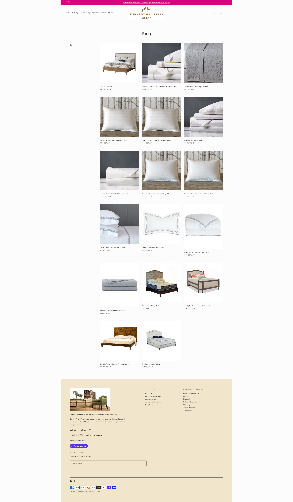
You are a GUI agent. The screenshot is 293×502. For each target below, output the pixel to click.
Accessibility (187, 411)
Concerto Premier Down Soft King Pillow (156, 194)
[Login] (220, 12)
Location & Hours (107, 13)
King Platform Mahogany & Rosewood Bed (115, 364)
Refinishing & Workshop (90, 13)
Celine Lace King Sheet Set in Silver (112, 247)
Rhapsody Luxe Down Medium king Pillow (157, 140)
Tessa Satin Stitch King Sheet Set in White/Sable (159, 86)
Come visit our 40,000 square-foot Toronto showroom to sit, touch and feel (146, 2)
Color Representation (191, 393)
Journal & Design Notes (153, 396)
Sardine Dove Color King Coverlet (196, 87)
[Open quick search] (215, 12)
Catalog (75, 13)
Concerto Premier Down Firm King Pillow (198, 194)
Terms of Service (189, 408)
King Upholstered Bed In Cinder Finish (197, 306)
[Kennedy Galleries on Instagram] (69, 2)
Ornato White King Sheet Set (194, 140)
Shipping (186, 405)
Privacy (186, 396)
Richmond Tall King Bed (150, 306)
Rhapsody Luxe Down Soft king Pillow (113, 140)
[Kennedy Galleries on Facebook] (66, 2)
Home (67, 13)
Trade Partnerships (152, 405)
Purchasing (187, 399)
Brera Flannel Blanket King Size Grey (113, 310)
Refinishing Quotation (153, 402)
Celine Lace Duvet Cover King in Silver (197, 252)
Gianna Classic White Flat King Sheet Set (114, 194)
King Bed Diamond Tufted (151, 364)
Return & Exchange (190, 402)
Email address (76, 460)
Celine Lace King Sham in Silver (153, 247)
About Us (148, 393)
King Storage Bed (106, 86)
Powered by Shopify (94, 491)
